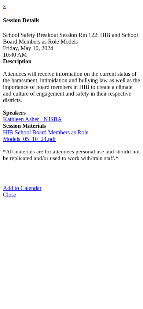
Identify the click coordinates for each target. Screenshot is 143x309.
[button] (22, 188)
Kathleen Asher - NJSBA (32, 119)
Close (9, 194)
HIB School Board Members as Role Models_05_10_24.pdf (45, 135)
